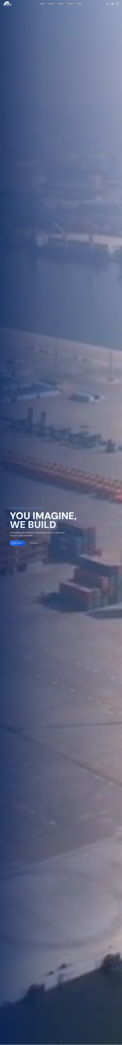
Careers (60, 3)
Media (79, 3)
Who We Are (34, 543)
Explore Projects (18, 543)
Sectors (51, 3)
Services (70, 3)
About (42, 3)
